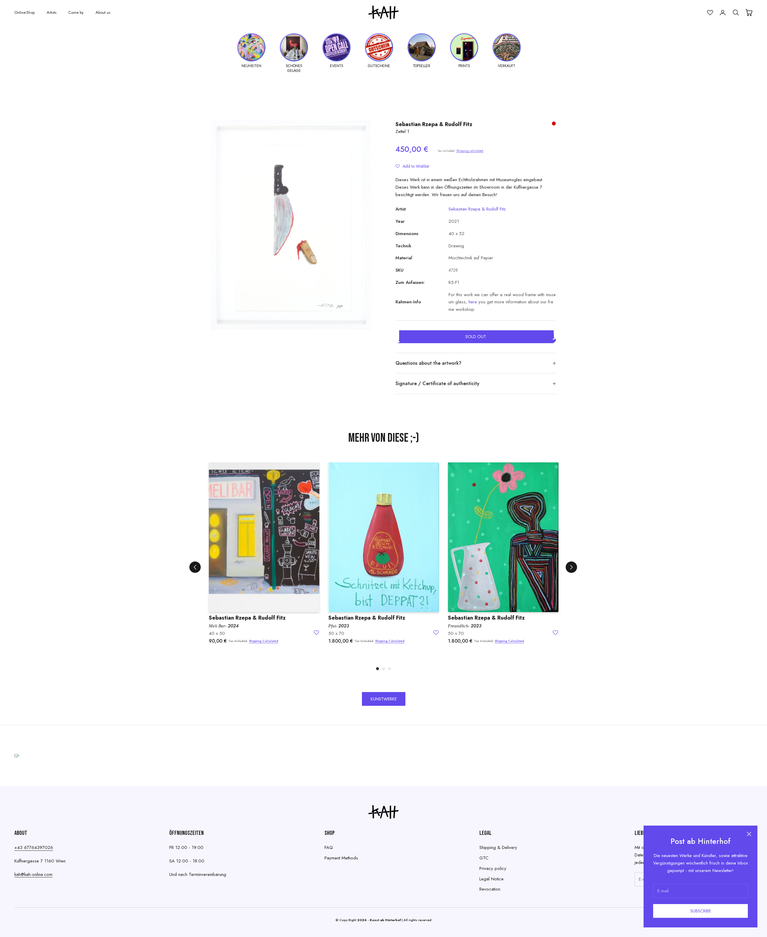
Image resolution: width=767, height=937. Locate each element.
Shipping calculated (469, 151)
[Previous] (195, 567)
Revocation (489, 889)
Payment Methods (341, 858)
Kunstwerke (384, 699)
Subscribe (700, 911)
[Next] (571, 567)
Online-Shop (24, 12)
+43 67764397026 (33, 847)
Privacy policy (492, 868)
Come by (76, 12)
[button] (412, 166)
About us (103, 12)
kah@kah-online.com (33, 874)
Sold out (475, 337)
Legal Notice (491, 879)
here (473, 302)
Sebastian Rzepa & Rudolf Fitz (433, 124)
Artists (51, 12)
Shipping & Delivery (498, 847)
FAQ (328, 847)
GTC (483, 858)
